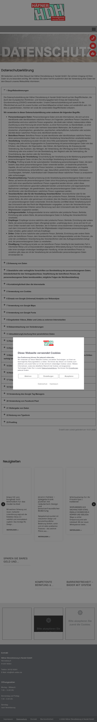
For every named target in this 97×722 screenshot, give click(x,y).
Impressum (54, 383)
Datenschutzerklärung (49, 368)
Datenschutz (42, 383)
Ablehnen (28, 376)
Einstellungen (48, 376)
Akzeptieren (69, 376)
